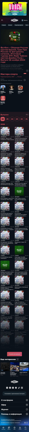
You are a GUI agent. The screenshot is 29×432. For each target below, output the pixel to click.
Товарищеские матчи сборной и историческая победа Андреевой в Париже (21, 318)
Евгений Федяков (3, 102)
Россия (19, 76)
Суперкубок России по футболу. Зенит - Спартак (7, 229)
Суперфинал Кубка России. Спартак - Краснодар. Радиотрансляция (19, 348)
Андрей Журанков (3, 92)
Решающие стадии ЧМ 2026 (20, 242)
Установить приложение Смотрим (15, 393)
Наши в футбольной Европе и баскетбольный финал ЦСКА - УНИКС (7, 333)
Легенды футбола (3, 373)
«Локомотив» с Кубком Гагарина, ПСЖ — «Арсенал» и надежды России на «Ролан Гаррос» (21, 333)
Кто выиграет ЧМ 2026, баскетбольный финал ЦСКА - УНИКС (6, 318)
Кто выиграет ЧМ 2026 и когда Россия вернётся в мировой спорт (7, 243)
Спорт (2, 79)
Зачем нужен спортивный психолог (21, 287)
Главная (4, 25)
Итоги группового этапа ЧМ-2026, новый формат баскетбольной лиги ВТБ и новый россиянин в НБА (21, 273)
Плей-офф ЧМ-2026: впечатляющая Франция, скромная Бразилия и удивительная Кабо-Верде (21, 259)
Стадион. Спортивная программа (13, 373)
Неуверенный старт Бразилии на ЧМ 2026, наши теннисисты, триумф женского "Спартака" (7, 303)
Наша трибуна (23, 372)
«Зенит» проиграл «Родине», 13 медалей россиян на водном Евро (7, 169)
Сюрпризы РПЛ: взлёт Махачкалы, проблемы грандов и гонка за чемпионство (6, 155)
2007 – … (14, 76)
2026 (7, 124)
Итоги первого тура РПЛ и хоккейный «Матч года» (7, 199)
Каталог (10, 25)
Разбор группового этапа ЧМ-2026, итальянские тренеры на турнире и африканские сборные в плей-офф (7, 274)
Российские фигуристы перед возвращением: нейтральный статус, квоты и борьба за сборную (7, 216)
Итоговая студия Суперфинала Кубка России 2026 (6, 348)
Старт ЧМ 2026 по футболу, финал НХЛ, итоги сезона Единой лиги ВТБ (21, 303)
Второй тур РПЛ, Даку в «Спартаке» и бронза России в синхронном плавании (21, 185)
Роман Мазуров (11, 92)
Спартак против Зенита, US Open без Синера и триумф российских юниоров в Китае (21, 140)
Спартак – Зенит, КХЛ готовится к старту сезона (7, 139)
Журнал (4, 409)
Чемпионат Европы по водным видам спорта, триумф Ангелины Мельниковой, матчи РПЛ (21, 155)
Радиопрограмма (19, 25)
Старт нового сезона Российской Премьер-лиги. (20, 199)
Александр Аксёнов (20, 92)
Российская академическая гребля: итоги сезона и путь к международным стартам (21, 215)
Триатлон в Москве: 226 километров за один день (7, 184)
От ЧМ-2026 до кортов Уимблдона (6, 257)
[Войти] (22, 20)
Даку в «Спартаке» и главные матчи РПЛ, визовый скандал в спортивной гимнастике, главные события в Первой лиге (21, 171)
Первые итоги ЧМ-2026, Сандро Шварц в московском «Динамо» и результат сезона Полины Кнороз (7, 289)
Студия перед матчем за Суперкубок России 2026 (21, 229)
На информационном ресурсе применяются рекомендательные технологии (11, 420)
